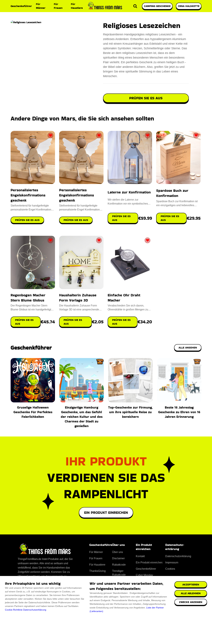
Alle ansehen (188, 347)
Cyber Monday (144, 575)
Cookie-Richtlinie (14, 609)
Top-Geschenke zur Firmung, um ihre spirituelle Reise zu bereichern (130, 412)
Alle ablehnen (191, 593)
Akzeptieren (190, 584)
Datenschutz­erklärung (178, 556)
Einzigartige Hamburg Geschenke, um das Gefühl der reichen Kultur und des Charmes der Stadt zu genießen (82, 416)
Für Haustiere (77, 6)
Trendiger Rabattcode (119, 573)
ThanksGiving (97, 571)
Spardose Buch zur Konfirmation (172, 193)
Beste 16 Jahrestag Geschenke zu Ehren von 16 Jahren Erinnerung (179, 412)
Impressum (171, 562)
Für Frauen (58, 6)
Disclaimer (118, 558)
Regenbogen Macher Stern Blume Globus (28, 298)
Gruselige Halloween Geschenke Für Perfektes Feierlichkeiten (32, 412)
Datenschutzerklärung (34, 609)
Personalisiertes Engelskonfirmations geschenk (28, 195)
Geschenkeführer (21, 6)
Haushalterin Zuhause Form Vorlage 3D (77, 298)
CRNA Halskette (188, 6)
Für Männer (40, 6)
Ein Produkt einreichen (106, 512)
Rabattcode (119, 564)
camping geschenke (157, 6)
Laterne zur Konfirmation (129, 192)
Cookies (170, 568)
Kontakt (140, 556)
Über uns (117, 552)
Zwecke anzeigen (190, 602)
